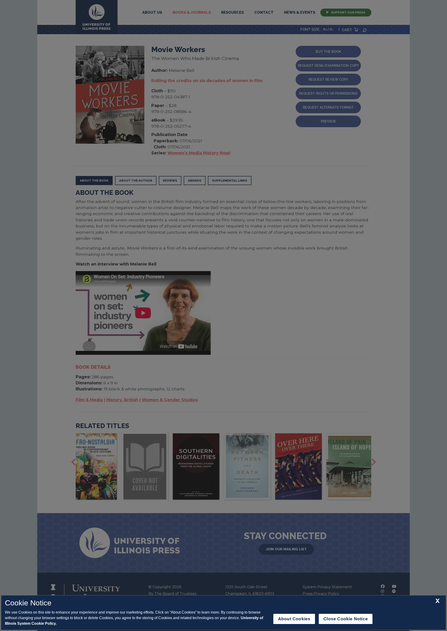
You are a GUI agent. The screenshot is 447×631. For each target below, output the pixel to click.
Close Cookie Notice (345, 618)
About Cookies (294, 618)
